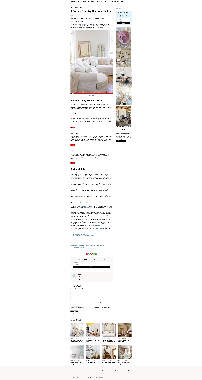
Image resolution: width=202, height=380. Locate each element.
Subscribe (117, 370)
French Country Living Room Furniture (97, 245)
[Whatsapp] (94, 254)
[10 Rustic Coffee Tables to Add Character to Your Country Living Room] (124, 118)
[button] (131, 1)
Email (86, 302)
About (89, 370)
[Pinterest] (87, 254)
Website (100, 302)
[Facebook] (89, 254)
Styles (71, 7)
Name (71, 302)
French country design (79, 24)
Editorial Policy (103, 370)
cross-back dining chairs (105, 215)
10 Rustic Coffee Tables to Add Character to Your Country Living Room (123, 128)
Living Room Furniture (75, 247)
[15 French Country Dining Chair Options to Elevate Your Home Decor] (124, 97)
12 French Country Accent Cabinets (81, 232)
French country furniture (97, 228)
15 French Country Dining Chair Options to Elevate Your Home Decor (76, 341)
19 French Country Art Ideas (79, 234)
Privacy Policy (92, 377)
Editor (79, 274)
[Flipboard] (91, 254)
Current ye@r (72, 313)
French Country (74, 245)
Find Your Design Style (121, 140)
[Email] (96, 254)
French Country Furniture (83, 245)
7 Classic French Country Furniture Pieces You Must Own (108, 341)
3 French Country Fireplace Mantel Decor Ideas (83, 235)
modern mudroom (88, 207)
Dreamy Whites (91, 95)
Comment (72, 291)
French (81, 7)
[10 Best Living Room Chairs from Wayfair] (124, 40)
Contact (130, 370)
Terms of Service (85, 377)
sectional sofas (77, 172)
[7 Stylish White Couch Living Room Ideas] (124, 59)
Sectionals (83, 247)
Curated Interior (76, 1)
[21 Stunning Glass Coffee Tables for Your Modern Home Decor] (124, 78)
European (76, 7)
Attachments (72, 307)
